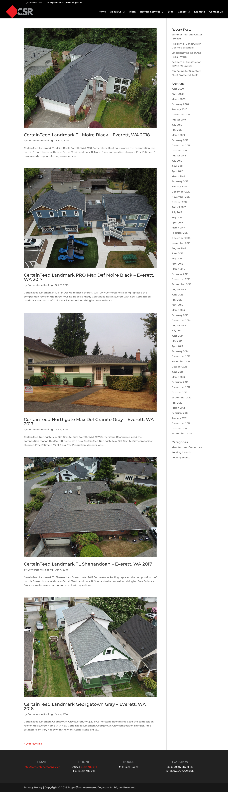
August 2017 (179, 207)
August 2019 (179, 119)
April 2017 (177, 222)
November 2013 (181, 361)
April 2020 (178, 93)
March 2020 (178, 99)
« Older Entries (33, 743)
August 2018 (179, 155)
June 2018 (177, 165)
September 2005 (182, 433)
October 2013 (179, 366)
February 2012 (180, 412)
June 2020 (178, 88)
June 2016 (177, 253)
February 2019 (180, 140)
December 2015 (181, 279)
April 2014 (177, 346)
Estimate (199, 12)
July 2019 (177, 124)
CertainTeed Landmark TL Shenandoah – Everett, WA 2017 (88, 564)
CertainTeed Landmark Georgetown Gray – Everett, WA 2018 (85, 706)
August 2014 (179, 325)
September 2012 (181, 397)
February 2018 (180, 181)
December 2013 (181, 356)
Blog (171, 12)
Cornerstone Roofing (40, 140)
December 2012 (181, 387)
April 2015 (177, 304)
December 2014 (181, 320)
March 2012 (178, 407)
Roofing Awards (181, 452)
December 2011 (181, 423)
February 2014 (180, 351)
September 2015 (181, 284)
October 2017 (179, 202)
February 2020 (180, 104)
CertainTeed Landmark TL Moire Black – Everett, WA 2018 (87, 135)
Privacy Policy (33, 787)
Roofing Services (150, 12)
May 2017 (177, 217)
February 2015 (180, 315)
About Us (115, 12)
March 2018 (178, 176)
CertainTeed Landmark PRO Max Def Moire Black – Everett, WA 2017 (89, 277)
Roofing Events (181, 457)
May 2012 (177, 402)
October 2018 (179, 150)
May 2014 (177, 340)
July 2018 (177, 160)
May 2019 (177, 129)
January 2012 (179, 418)
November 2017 (181, 196)
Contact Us (216, 12)
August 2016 (179, 248)
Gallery (182, 12)
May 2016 (177, 258)
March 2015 (178, 310)
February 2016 (180, 274)
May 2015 (177, 299)
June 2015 (177, 294)
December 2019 (181, 114)
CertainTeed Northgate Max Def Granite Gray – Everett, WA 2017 (89, 422)
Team (132, 12)
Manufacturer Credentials (187, 447)
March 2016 (178, 268)
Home (102, 12)
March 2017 (178, 227)
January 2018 (179, 186)
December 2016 (181, 237)
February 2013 (180, 382)
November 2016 (181, 243)
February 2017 (180, 232)
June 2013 (177, 371)
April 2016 (177, 263)
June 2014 (177, 335)
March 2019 (178, 135)
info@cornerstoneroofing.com (42, 766)
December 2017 (181, 191)
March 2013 (178, 377)
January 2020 (179, 109)
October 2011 (179, 428)
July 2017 (177, 212)
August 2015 (179, 289)
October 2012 (179, 392)
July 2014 (177, 330)
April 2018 (177, 171)
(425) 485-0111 (34, 2)
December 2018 (181, 145)
